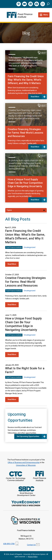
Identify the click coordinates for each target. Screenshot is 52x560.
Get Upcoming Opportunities (28, 436)
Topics (9, 210)
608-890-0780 (9, 543)
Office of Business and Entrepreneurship (24, 462)
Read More (35, 96)
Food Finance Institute (14, 247)
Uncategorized (29, 247)
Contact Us (31, 544)
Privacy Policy (32, 557)
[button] (48, 4)
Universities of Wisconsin (26, 465)
